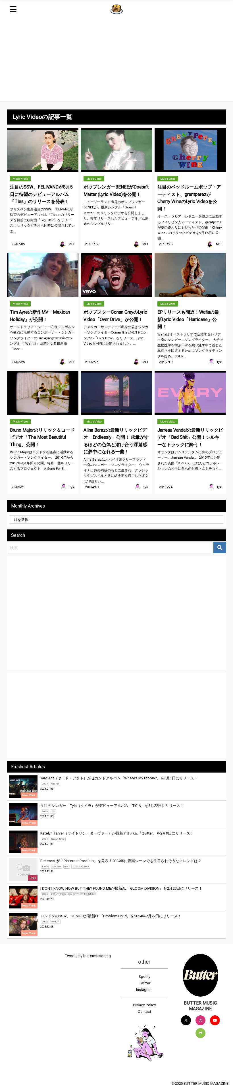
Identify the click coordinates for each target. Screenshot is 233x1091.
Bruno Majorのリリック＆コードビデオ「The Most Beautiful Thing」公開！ (42, 437)
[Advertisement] (116, 61)
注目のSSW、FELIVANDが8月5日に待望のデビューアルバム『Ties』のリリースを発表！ (41, 194)
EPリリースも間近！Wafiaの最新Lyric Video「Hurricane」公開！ (188, 319)
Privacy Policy (144, 1005)
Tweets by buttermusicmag (88, 956)
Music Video (20, 178)
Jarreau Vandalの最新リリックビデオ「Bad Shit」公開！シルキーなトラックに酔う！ (190, 437)
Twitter (144, 983)
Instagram (144, 990)
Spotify (144, 976)
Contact (144, 1011)
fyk (219, 362)
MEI (71, 244)
